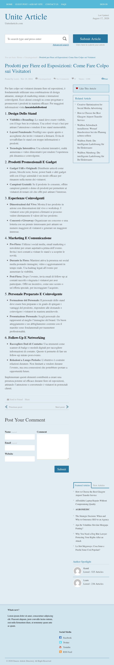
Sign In (104, 4)
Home (9, 4)
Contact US (51, 4)
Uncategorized (30, 57)
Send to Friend (16, 399)
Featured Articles (82, 485)
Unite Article (26, 16)
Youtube (66, 647)
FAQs (63, 4)
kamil (16, 78)
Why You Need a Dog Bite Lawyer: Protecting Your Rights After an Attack (91, 537)
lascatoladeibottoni (36, 107)
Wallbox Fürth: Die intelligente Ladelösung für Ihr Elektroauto (90, 144)
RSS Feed (67, 651)
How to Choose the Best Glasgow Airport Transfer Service (89, 116)
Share (27, 399)
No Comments (62, 78)
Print (106, 78)
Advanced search (61, 45)
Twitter (66, 642)
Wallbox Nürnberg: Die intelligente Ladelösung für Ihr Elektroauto (90, 156)
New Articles (99, 485)
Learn (86, 580)
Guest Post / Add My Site (29, 4)
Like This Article (88, 88)
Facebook (67, 637)
